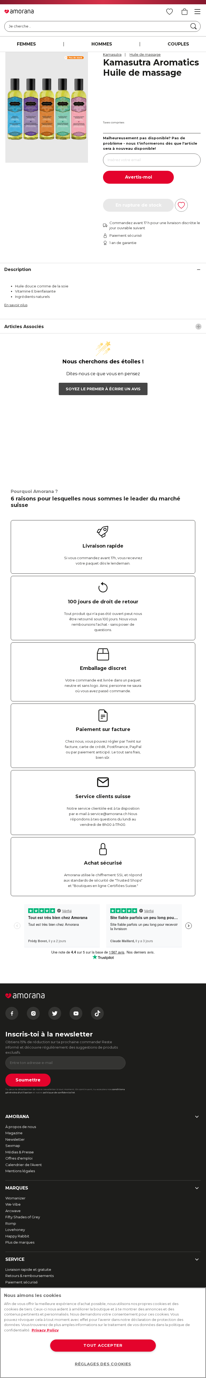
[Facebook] (11, 1013)
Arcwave (13, 1211)
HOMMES (101, 44)
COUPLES (178, 44)
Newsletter (15, 1139)
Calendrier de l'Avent (23, 1165)
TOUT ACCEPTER (102, 1345)
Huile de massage (145, 54)
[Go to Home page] (19, 11)
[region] (103, 1332)
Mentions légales (20, 1171)
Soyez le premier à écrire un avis (103, 389)
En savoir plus (15, 305)
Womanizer (15, 1198)
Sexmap (12, 1145)
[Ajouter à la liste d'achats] (181, 205)
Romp (10, 1223)
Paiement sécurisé (21, 1282)
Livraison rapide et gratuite (28, 1269)
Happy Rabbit (17, 1236)
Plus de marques (19, 1242)
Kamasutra (112, 54)
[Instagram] (33, 1013)
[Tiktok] (97, 1013)
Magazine (14, 1133)
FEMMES (26, 44)
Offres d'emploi (18, 1158)
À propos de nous (20, 1127)
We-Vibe (13, 1204)
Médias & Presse (19, 1152)
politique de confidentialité (59, 1092)
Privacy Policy (45, 1330)
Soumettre (28, 1080)
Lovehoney (15, 1229)
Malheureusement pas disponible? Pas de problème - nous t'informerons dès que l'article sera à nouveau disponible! (150, 143)
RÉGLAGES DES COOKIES (103, 1364)
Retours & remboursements (29, 1275)
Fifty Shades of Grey (22, 1217)
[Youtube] (75, 1013)
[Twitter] (54, 1013)
